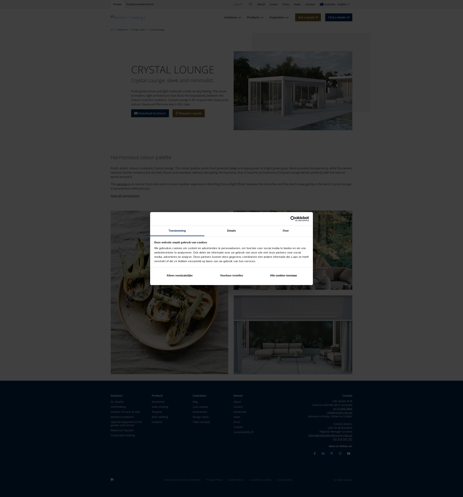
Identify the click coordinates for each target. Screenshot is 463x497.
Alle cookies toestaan (283, 275)
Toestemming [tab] (177, 230)
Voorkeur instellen (231, 275)
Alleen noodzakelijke (180, 275)
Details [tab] (231, 230)
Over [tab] (286, 230)
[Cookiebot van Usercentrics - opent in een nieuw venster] (293, 218)
